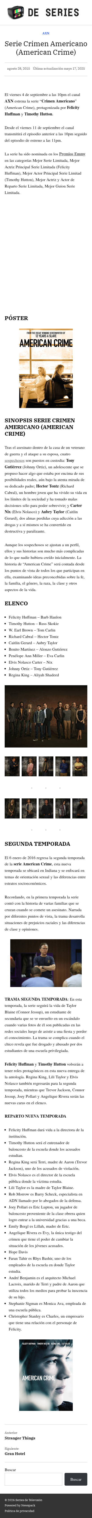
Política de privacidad (19, 1511)
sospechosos (15, 460)
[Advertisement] (46, 249)
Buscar (10, 1469)
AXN (45, 33)
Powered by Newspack (20, 1505)
